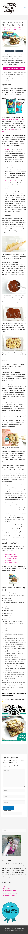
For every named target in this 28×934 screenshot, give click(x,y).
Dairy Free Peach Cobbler (8, 895)
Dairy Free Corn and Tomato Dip (10, 890)
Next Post (14, 751)
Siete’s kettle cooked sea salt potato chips (13, 119)
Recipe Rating (6, 766)
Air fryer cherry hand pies (11, 556)
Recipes (14, 27)
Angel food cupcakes (10, 554)
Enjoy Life (7, 149)
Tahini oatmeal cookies (11, 558)
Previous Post (14, 747)
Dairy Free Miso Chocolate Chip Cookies (12, 898)
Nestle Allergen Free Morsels (12, 165)
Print (15, 584)
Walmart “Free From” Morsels (12, 181)
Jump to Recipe (10, 51)
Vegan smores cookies (11, 562)
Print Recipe (19, 51)
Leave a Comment (6, 27)
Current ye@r (7, 810)
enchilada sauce (11, 129)
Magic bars (8, 560)
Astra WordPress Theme (17, 930)
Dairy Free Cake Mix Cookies (9, 893)
